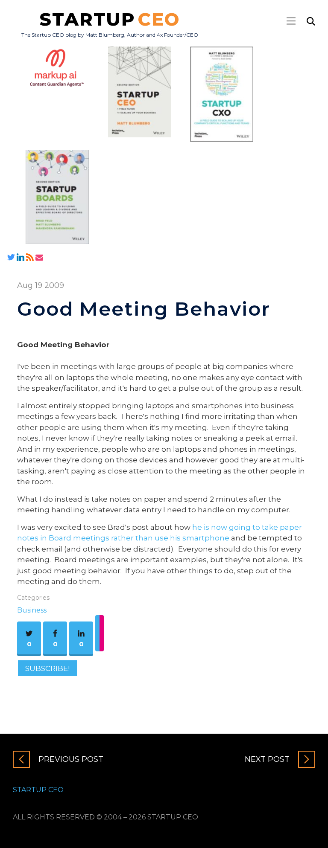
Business (32, 610)
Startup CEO (38, 790)
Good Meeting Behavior (143, 308)
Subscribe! (47, 668)
